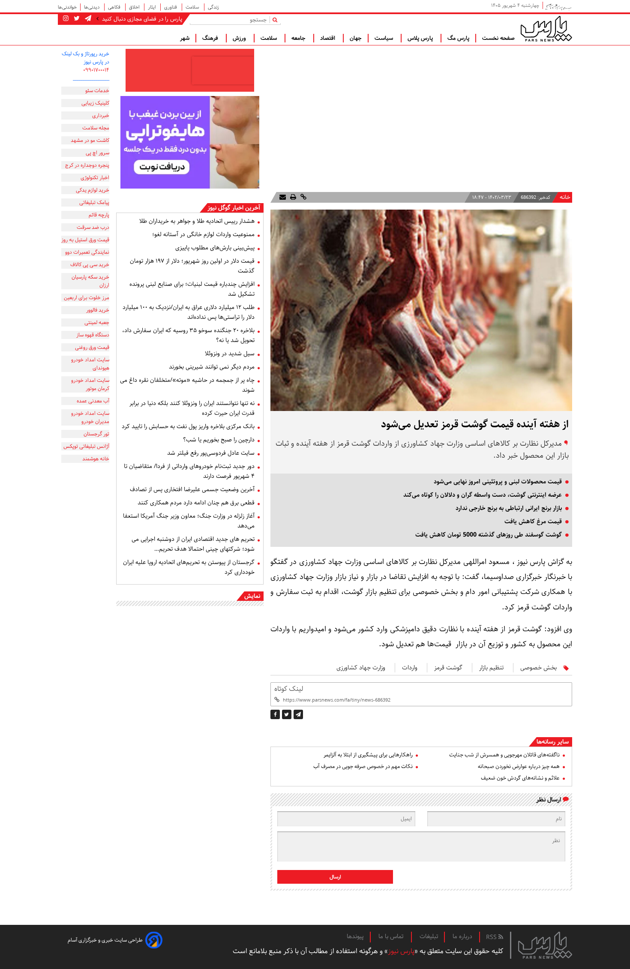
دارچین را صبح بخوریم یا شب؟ (219, 439)
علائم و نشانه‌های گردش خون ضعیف (520, 778)
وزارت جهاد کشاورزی (360, 667)
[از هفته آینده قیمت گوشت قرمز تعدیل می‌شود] (298, 714)
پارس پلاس (421, 38)
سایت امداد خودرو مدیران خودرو (90, 417)
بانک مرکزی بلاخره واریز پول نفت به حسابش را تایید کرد (188, 426)
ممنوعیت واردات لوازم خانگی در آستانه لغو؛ (203, 234)
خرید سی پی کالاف (89, 265)
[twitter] (286, 714)
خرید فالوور (97, 310)
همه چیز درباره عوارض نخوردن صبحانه (519, 766)
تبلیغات (429, 936)
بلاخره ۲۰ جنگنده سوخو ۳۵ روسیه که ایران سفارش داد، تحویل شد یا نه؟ (188, 335)
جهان (356, 38)
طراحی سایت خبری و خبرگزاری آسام (105, 940)
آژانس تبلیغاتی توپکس (86, 446)
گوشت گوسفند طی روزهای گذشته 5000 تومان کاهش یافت (488, 535)
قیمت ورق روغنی (92, 347)
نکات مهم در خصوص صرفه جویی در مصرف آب (363, 766)
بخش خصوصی (538, 667)
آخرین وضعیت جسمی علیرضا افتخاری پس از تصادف (192, 489)
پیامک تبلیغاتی (94, 202)
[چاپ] (292, 197)
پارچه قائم (99, 215)
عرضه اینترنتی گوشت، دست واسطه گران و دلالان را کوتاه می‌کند (482, 495)
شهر (184, 38)
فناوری (171, 7)
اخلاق (135, 7)
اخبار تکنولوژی (95, 178)
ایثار (152, 7)
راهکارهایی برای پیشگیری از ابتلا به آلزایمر (368, 755)
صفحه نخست (498, 38)
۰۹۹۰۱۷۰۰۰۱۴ (96, 70)
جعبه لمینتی (96, 322)
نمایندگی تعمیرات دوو (87, 252)
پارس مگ (458, 38)
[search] (277, 19)
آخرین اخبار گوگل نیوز (233, 208)
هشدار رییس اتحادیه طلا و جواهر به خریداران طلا (197, 221)
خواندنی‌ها (67, 7)
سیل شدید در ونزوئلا (230, 353)
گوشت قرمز (448, 667)
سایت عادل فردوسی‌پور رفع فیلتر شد (211, 453)
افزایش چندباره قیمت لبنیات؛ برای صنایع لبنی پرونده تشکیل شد (192, 289)
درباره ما (462, 936)
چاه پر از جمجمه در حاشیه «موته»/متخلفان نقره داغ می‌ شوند (187, 385)
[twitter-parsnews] (75, 19)
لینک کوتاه (288, 689)
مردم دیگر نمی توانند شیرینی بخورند (212, 367)
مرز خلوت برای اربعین (86, 298)
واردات (409, 667)
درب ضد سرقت (93, 227)
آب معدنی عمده (93, 401)
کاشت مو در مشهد (90, 140)
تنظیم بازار (491, 667)
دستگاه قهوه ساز (92, 335)
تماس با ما (391, 936)
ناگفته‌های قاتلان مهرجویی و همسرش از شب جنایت (504, 755)
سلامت (193, 7)
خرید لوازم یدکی (92, 190)
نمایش (252, 596)
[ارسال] (282, 197)
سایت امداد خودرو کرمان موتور (90, 384)
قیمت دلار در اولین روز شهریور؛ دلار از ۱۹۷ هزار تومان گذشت (192, 266)
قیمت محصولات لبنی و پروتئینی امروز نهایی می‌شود (498, 481)
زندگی (213, 7)
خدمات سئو (97, 91)
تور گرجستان (96, 434)
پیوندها (355, 936)
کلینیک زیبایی (95, 103)
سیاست (385, 38)
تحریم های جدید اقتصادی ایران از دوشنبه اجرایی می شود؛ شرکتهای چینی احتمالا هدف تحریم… (193, 544)
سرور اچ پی (97, 153)
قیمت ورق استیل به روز (85, 240)
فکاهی (115, 7)
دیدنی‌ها (92, 7)
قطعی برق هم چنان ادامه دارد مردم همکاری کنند (196, 502)
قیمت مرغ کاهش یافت (533, 521)
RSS (492, 937)
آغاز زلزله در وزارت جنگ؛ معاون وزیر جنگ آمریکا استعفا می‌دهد (189, 521)
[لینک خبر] (302, 197)
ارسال (335, 877)
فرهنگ (211, 38)
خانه (565, 197)
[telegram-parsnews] (87, 19)
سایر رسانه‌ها (553, 742)
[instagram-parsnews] (65, 19)
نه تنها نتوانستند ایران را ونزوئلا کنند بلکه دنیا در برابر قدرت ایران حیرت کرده (192, 408)
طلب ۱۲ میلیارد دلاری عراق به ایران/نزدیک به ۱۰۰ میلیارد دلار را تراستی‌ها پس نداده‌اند (189, 312)
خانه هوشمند (95, 459)
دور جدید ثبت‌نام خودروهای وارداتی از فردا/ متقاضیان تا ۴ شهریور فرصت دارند (189, 471)
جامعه (299, 38)
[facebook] (275, 714)
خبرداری (100, 115)
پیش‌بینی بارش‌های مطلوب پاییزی (215, 247)
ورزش (240, 38)
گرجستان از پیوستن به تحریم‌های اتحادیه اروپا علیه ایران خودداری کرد (189, 567)
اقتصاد (328, 38)
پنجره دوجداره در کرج (87, 165)
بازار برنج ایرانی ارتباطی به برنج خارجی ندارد (509, 508)
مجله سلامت (95, 128)
